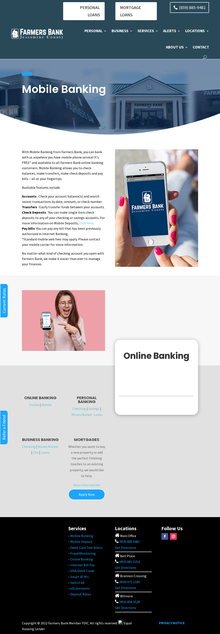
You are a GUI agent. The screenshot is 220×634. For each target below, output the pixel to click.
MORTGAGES (86, 439)
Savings (93, 408)
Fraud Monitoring (83, 553)
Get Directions (125, 547)
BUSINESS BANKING (40, 439)
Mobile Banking (81, 536)
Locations (195, 30)
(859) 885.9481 (129, 541)
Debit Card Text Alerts (86, 547)
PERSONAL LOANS (90, 11)
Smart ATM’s (79, 577)
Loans (98, 414)
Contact (201, 47)
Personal (93, 30)
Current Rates (4, 300)
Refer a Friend (4, 427)
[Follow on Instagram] (173, 536)
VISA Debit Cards (82, 571)
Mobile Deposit (81, 541)
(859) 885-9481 (192, 7)
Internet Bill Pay (82, 565)
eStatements (80, 588)
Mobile (46, 405)
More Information (86, 485)
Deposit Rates (80, 594)
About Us (175, 47)
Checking (79, 408)
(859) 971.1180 (129, 582)
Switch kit (77, 582)
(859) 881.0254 (129, 562)
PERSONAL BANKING (87, 399)
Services (146, 30)
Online (34, 405)
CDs (35, 452)
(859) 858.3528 (129, 602)
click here (86, 223)
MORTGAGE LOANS (130, 11)
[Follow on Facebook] (164, 536)
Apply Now (87, 494)
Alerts (169, 30)
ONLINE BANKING (40, 397)
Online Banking (81, 559)
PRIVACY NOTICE (172, 623)
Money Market (82, 414)
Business (120, 30)
